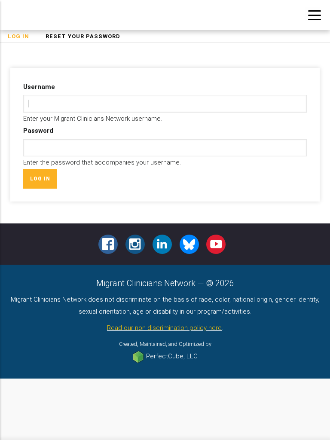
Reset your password (83, 36)
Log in (22, 37)
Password (38, 130)
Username (39, 87)
